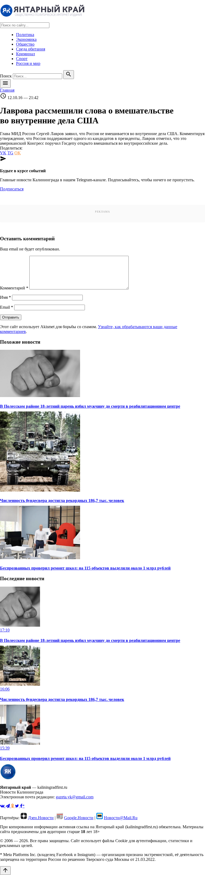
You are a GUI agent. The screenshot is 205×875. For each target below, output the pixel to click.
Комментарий (14, 288)
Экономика (26, 39)
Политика (25, 34)
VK (3, 153)
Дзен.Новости (41, 817)
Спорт (21, 58)
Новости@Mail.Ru (120, 817)
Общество (25, 44)
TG (10, 153)
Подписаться (11, 189)
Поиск (6, 76)
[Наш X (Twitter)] (17, 806)
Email (6, 307)
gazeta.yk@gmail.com (74, 797)
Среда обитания (30, 49)
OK (17, 153)
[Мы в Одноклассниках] (13, 806)
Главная (7, 90)
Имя (5, 297)
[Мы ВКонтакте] (3, 806)
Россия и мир (28, 63)
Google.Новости (78, 817)
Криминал (25, 54)
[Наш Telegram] (8, 806)
